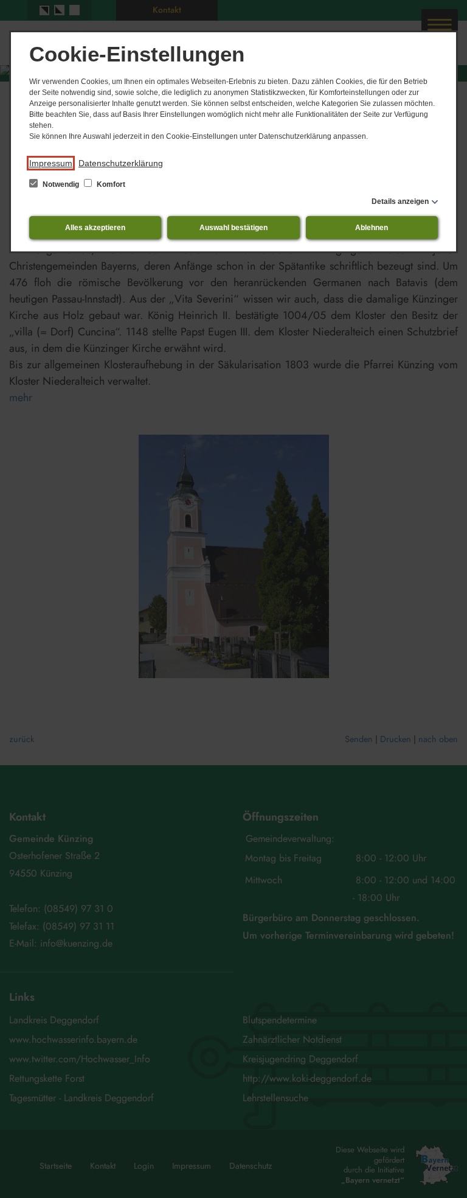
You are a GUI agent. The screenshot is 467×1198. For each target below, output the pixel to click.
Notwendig (61, 184)
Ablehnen (371, 227)
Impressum (50, 163)
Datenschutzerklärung (120, 163)
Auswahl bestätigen (233, 227)
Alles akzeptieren (95, 227)
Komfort (110, 184)
